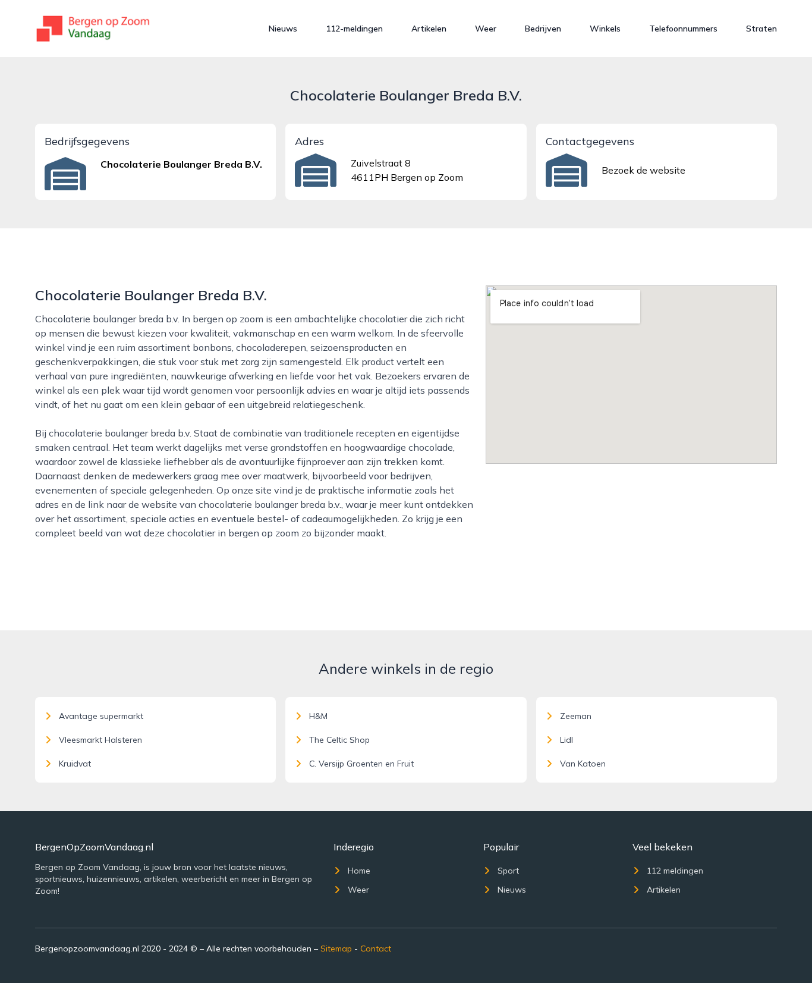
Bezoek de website (643, 170)
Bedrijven (543, 28)
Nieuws (283, 28)
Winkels (605, 28)
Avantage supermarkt (101, 716)
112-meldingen (354, 28)
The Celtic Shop (339, 739)
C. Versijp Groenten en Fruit (361, 763)
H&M (318, 716)
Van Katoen (583, 763)
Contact (375, 948)
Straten (761, 28)
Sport (508, 870)
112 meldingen (675, 870)
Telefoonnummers (683, 28)
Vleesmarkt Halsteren (100, 739)
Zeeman (575, 716)
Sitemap (336, 948)
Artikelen (428, 28)
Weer (485, 28)
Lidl (566, 739)
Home (359, 870)
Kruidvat (75, 763)
